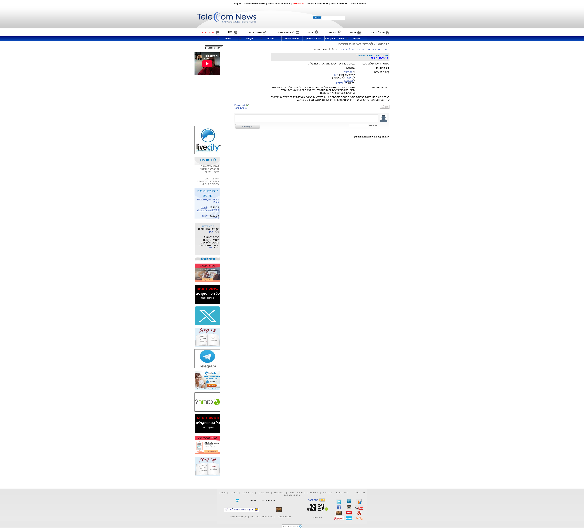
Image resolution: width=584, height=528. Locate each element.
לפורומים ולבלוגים (339, 4)
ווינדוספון (348, 80)
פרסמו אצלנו (248, 492)
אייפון (336, 75)
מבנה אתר (327, 492)
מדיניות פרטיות (296, 492)
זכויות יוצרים (312, 492)
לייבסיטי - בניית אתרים (290, 526)
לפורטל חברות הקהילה (317, 4)
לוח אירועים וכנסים (286, 32)
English (237, 4)
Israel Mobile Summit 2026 (208, 205)
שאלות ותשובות (284, 516)
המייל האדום (298, 4)
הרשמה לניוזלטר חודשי (255, 4)
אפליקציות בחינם (373, 49)
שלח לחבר (313, 500)
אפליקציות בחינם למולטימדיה (352, 49)
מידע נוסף (254, 516)
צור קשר (332, 32)
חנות (223, 492)
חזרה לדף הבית (378, 32)
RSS (230, 32)
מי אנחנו (352, 32)
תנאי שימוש (279, 492)
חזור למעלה (359, 492)
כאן (217, 183)
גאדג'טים (317, 517)
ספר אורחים (267, 516)
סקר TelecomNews (238, 516)
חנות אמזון (340, 83)
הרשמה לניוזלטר (343, 492)
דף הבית (386, 49)
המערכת (234, 492)
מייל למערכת (263, 492)
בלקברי (349, 77)
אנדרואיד (348, 72)
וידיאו (310, 32)
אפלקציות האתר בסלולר (279, 4)
